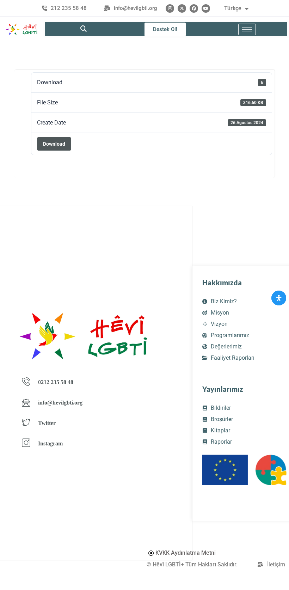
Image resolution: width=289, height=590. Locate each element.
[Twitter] (182, 8)
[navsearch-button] (83, 29)
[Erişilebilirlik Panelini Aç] (278, 298)
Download (54, 144)
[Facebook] (194, 8)
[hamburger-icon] (247, 29)
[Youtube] (206, 8)
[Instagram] (170, 8)
